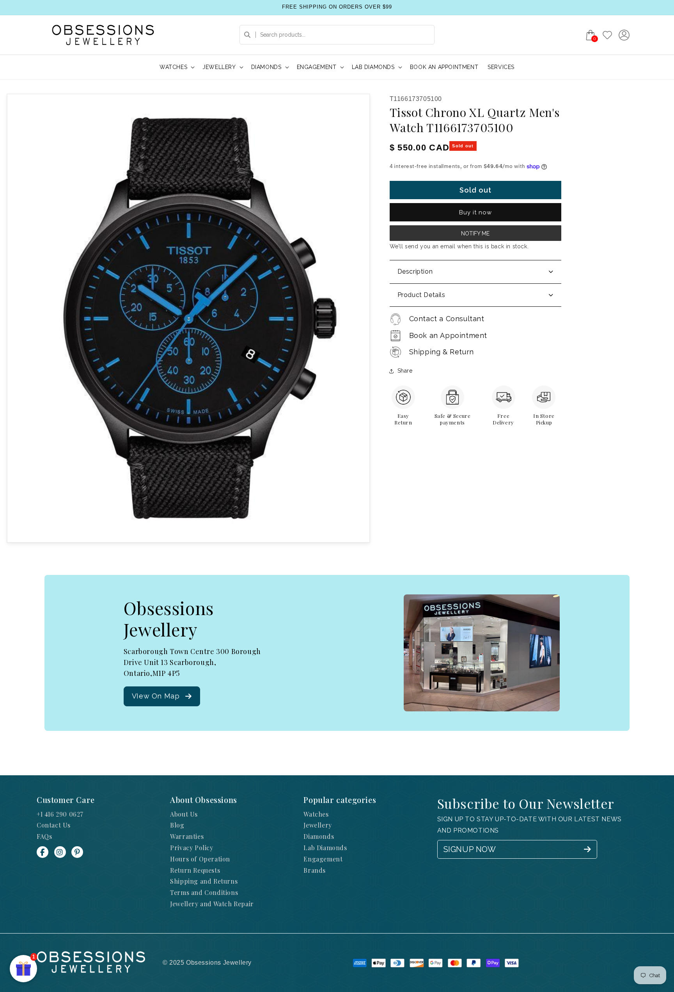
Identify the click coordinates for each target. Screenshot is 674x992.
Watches (315, 814)
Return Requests (195, 870)
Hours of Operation (200, 859)
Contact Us (54, 825)
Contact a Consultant (446, 319)
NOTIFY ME (475, 233)
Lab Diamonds (325, 847)
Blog (177, 825)
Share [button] (405, 371)
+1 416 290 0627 (60, 814)
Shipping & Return (441, 352)
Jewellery (317, 825)
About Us (184, 814)
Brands (314, 870)
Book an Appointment (448, 335)
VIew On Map (156, 696)
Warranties (187, 836)
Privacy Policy (191, 847)
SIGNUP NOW (469, 849)
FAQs (44, 836)
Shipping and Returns (204, 881)
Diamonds (318, 836)
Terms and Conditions (204, 892)
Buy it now (475, 212)
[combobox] (337, 34)
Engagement (322, 859)
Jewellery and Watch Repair (212, 904)
